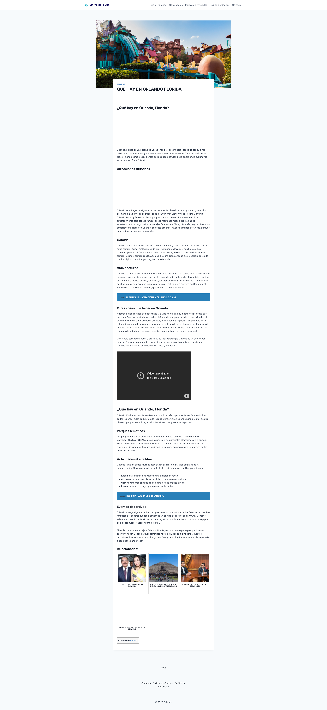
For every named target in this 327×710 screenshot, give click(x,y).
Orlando (162, 5)
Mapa (163, 667)
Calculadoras (176, 5)
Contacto (237, 5)
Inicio (153, 5)
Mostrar (133, 640)
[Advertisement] (163, 130)
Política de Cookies (220, 5)
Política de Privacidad (196, 5)
